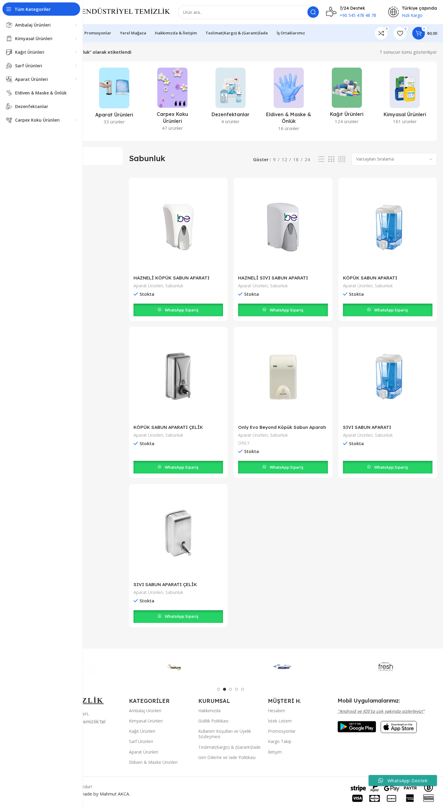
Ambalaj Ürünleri (145, 710)
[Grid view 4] (341, 159)
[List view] (321, 159)
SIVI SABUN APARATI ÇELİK (165, 584)
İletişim (275, 752)
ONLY (244, 443)
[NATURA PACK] (179, 667)
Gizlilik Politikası (213, 721)
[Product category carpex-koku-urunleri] (172, 101)
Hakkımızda (209, 710)
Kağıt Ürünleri (142, 731)
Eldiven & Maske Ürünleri (153, 762)
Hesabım (276, 710)
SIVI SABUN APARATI (367, 427)
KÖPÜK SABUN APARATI (370, 278)
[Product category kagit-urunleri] (347, 98)
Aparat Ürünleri (148, 286)
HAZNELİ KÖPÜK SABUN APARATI (171, 278)
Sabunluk (174, 286)
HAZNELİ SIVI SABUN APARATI (273, 278)
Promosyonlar (282, 731)
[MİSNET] (282, 667)
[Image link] (357, 726)
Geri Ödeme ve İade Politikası (227, 757)
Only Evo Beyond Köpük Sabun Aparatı (282, 427)
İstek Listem (280, 721)
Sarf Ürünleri (141, 741)
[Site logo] (111, 11)
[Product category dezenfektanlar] (231, 98)
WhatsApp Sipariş (181, 310)
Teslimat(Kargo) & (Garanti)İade (229, 747)
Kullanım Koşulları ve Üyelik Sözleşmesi (224, 733)
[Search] (313, 12)
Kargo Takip (279, 741)
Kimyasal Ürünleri (146, 721)
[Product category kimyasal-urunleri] (405, 98)
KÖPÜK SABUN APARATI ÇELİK (168, 427)
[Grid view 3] (331, 159)
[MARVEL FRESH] (385, 667)
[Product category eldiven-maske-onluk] (288, 101)
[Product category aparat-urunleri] (114, 98)
